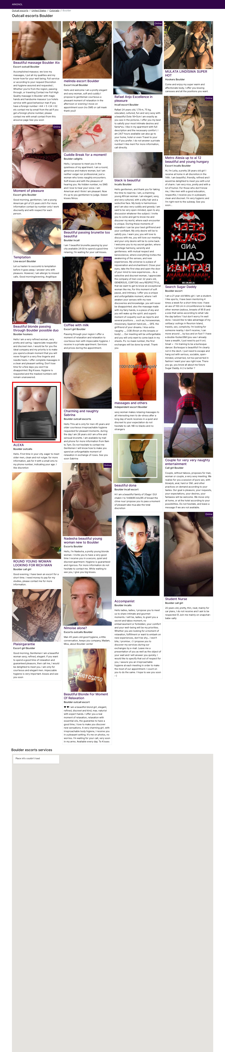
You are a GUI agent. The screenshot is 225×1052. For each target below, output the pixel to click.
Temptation (22, 257)
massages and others (130, 403)
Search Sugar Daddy (181, 287)
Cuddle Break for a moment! (85, 155)
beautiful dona (125, 485)
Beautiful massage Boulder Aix (36, 63)
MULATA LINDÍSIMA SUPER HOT (186, 73)
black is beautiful (127, 180)
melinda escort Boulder (81, 81)
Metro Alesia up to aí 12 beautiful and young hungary (187, 159)
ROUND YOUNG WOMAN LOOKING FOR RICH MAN (32, 563)
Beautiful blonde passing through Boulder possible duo (36, 328)
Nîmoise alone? (75, 628)
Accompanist (124, 601)
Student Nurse (176, 599)
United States (39, 10)
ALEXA (18, 445)
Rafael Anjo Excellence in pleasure (133, 99)
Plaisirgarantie (24, 644)
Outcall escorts (20, 10)
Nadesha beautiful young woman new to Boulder (83, 540)
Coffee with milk (76, 325)
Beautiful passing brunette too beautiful (87, 234)
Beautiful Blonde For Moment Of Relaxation (86, 696)
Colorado (54, 10)
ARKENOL (17, 4)
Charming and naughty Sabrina (81, 413)
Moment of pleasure (28, 191)
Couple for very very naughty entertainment (187, 462)
